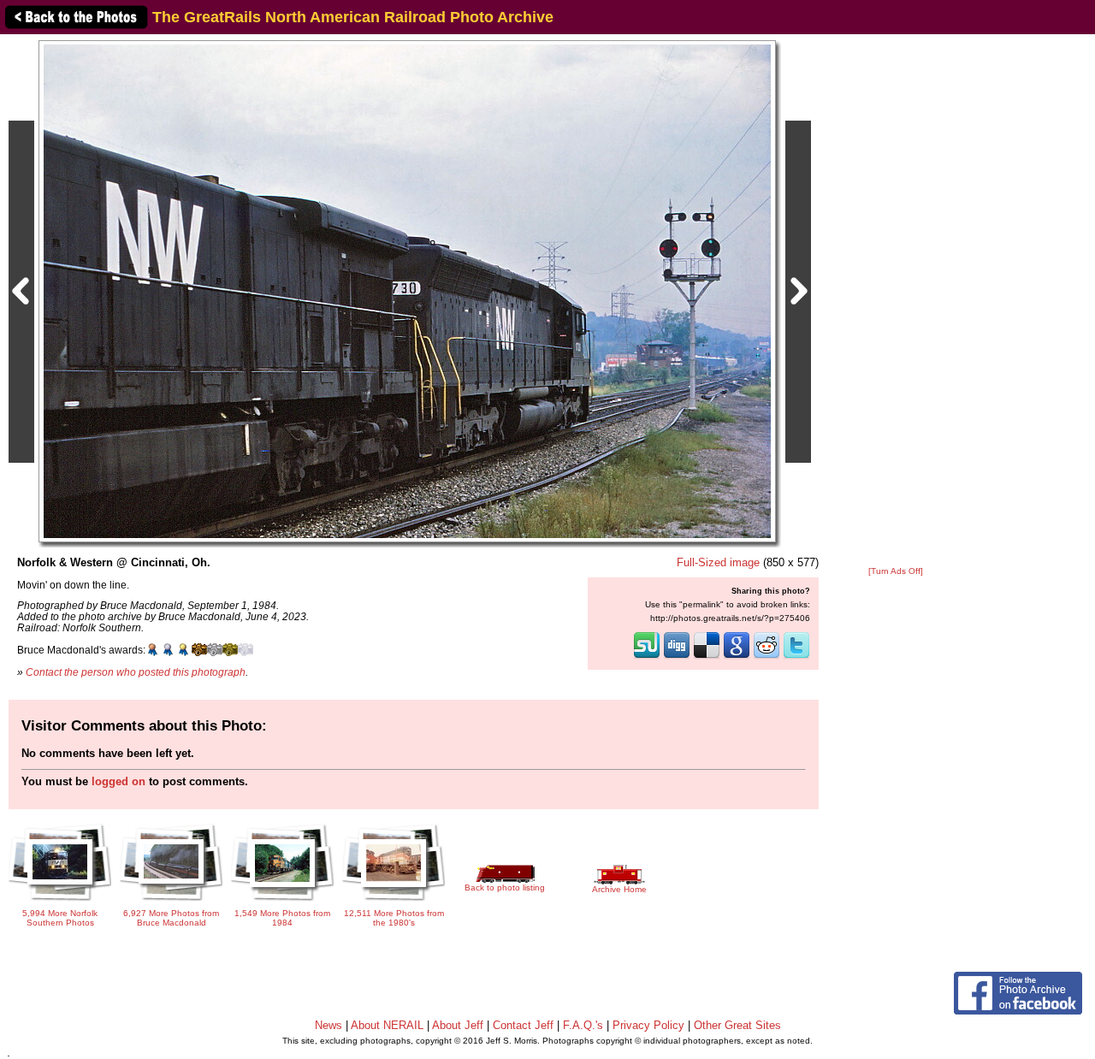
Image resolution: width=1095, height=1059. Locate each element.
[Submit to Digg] (676, 657)
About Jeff (457, 1025)
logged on (118, 781)
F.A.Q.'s (583, 1025)
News (328, 1025)
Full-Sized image (718, 562)
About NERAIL (387, 1025)
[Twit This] (796, 657)
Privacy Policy (648, 1025)
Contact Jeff (523, 1025)
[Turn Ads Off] (895, 571)
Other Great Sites (737, 1025)
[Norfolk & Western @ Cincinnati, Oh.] (407, 290)
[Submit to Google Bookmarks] (736, 657)
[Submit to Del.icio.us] (706, 657)
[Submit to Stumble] (646, 657)
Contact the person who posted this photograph (136, 671)
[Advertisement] (895, 301)
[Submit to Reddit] (766, 657)
